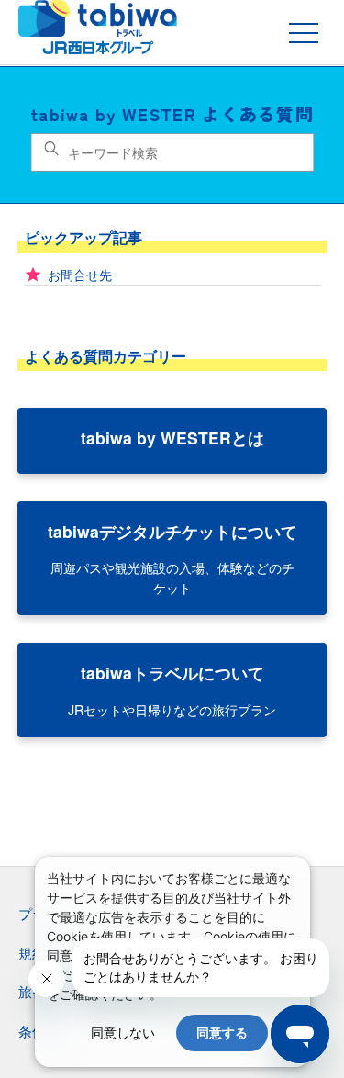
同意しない (123, 1032)
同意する (222, 1032)
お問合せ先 (80, 274)
